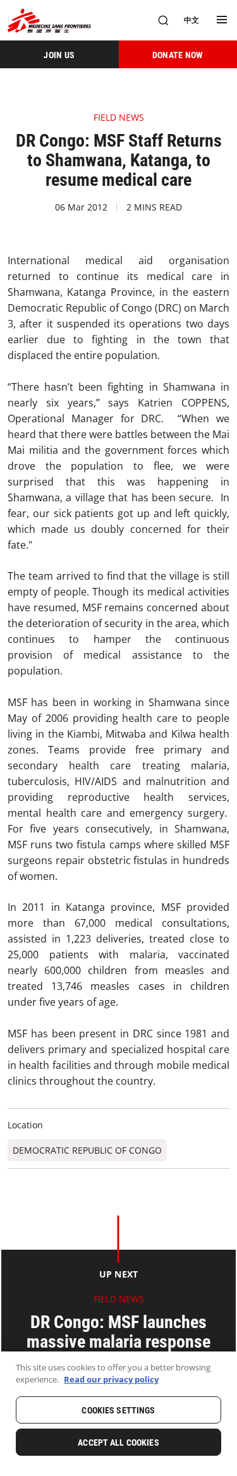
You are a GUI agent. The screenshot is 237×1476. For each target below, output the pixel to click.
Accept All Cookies (118, 1442)
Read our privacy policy (111, 1379)
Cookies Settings (118, 1410)
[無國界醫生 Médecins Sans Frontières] (49, 20)
